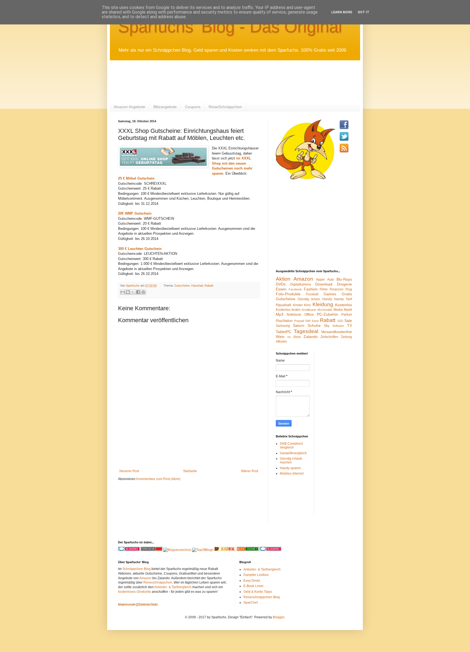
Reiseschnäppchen (157, 582)
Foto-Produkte (288, 294)
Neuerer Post (129, 471)
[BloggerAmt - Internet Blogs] (177, 550)
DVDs (281, 284)
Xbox (297, 337)
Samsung (283, 326)
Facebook (295, 289)
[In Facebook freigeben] (138, 292)
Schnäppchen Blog (136, 569)
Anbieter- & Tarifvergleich (172, 587)
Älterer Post (249, 471)
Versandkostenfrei (336, 332)
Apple (320, 279)
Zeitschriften (329, 337)
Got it (363, 12)
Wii (289, 337)
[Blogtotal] (225, 550)
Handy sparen (290, 468)
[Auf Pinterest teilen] (143, 292)
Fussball (312, 294)
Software (338, 325)
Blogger (278, 617)
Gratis (347, 294)
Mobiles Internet (292, 473)
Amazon (303, 279)
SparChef (250, 602)
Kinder (298, 305)
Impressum (127, 604)
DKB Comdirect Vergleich (291, 445)
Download (323, 284)
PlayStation (284, 321)
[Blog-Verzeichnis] (270, 550)
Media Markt (342, 310)
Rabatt (209, 285)
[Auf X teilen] (133, 292)
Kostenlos (343, 305)
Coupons (192, 107)
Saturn (298, 325)
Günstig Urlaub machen (291, 460)
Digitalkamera (300, 284)
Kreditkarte (309, 309)
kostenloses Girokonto (134, 592)
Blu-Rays (344, 279)
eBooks (281, 341)
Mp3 (279, 314)
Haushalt (197, 285)
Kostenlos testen (288, 310)
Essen (281, 289)
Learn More (341, 12)
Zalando (311, 336)
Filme (324, 289)
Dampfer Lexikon (256, 575)
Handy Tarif (343, 299)
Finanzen (337, 289)
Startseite (190, 471)
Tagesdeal (306, 331)
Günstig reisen (309, 299)
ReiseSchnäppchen (225, 107)
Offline (309, 314)
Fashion (311, 289)
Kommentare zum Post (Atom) (158, 479)
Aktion (283, 279)
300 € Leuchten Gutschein (140, 249)
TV (349, 325)
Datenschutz (148, 604)
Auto (330, 279)
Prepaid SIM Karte (306, 320)
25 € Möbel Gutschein (136, 178)
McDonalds (324, 309)
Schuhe (314, 325)
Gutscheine (182, 285)
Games (330, 294)
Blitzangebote (165, 107)
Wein (280, 336)
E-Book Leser (253, 586)
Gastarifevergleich (293, 453)
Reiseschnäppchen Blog (261, 597)
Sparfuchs (133, 285)
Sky (326, 326)
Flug (348, 289)
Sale (348, 320)
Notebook (294, 314)
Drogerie (344, 284)
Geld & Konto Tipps (257, 592)
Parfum (346, 314)
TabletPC (283, 332)
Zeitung (346, 337)
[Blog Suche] (248, 550)
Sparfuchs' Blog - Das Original (230, 26)
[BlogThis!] (128, 292)
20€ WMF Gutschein (134, 213)
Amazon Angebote (129, 107)
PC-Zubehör (327, 314)
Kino (307, 305)
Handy (327, 299)
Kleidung (323, 304)
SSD (340, 320)
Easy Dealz (251, 580)
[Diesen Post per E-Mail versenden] (122, 292)
